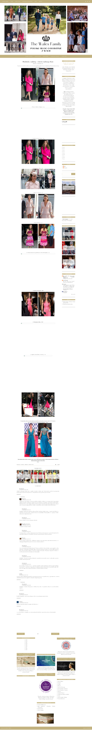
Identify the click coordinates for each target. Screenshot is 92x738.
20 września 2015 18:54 (26, 585)
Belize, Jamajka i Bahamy (62, 697)
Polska (59, 684)
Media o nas (17, 1)
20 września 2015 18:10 (23, 594)
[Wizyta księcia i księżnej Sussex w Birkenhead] (68, 240)
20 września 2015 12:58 (26, 499)
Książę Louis (64, 56)
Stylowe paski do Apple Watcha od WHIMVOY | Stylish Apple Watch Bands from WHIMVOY (68, 286)
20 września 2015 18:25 (23, 602)
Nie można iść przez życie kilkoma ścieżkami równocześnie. (68, 276)
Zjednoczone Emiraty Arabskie (63, 694)
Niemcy (59, 685)
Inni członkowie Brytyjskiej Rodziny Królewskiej (46, 707)
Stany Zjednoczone (61, 698)
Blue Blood (65, 291)
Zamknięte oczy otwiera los (67, 278)
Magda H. (24, 498)
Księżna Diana (40, 708)
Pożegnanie (65, 289)
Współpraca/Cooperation (27, 1)
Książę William (38, 56)
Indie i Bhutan (60, 681)
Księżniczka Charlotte (55, 56)
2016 (64, 157)
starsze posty (55, 633)
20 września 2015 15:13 (26, 531)
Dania (59, 695)
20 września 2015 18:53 (26, 556)
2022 (63, 148)
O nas (12, 1)
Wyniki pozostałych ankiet (68, 304)
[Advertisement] (70, 133)
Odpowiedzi (23, 496)
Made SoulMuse (87, 728)
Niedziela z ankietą (20, 464)
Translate (70, 220)
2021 (63, 150)
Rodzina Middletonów (42, 704)
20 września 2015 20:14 (26, 564)
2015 (63, 158)
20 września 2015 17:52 (26, 546)
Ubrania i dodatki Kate (29, 464)
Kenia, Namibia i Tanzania (63, 690)
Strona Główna (5, 1)
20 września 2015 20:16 (23, 610)
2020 (64, 151)
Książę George (45, 56)
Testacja (64, 284)
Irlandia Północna (61, 692)
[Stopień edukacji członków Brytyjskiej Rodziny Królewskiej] (68, 254)
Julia (65, 166)
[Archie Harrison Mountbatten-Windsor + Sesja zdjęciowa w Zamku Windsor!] (68, 268)
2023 (63, 147)
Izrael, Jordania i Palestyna (63, 688)
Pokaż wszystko (73, 294)
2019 (64, 153)
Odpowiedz (19, 494)
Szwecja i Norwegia (61, 687)
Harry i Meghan (40, 710)
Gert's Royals (65, 280)
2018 (64, 154)
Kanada (59, 682)
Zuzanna (23, 538)
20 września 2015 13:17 (26, 518)
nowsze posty (20, 633)
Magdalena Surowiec (26, 524)
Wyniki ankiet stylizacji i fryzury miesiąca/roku (69, 302)
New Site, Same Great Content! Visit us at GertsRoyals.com (68, 282)
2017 (63, 155)
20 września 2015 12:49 (23, 489)
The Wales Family (7, 728)
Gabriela (20, 601)
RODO (36, 1)
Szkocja (59, 691)
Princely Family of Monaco (68, 288)
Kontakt (40, 1)
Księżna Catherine (28, 56)
